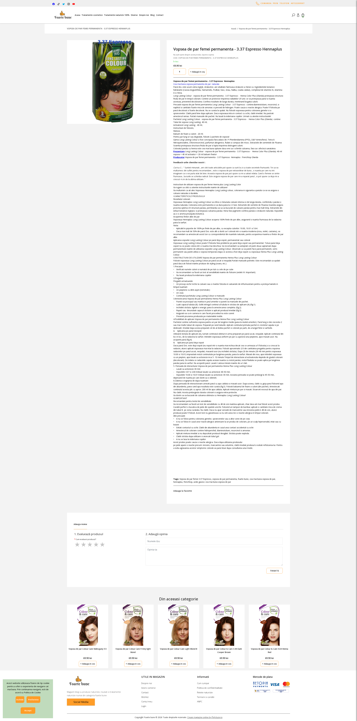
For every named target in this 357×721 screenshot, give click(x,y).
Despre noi (144, 15)
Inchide (20, 699)
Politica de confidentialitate (209, 687)
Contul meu (146, 701)
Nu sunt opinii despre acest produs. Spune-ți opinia (193, 55)
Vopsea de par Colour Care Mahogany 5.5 (88, 649)
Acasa (77, 15)
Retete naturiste (205, 692)
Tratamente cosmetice (92, 15)
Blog (152, 15)
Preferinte (33, 699)
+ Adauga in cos (87, 663)
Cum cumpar (203, 683)
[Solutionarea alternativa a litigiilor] (262, 691)
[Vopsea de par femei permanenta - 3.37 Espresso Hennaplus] (113, 82)
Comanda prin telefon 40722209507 (282, 3)
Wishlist (145, 697)
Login (143, 706)
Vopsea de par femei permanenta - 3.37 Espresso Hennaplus (264, 28)
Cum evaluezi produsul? (86, 539)
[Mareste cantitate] (184, 71)
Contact (159, 15)
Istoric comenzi (148, 687)
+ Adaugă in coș (197, 71)
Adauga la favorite (183, 490)
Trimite (274, 570)
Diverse (134, 15)
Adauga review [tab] (80, 524)
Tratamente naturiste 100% (116, 15)
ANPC (199, 701)
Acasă (233, 28)
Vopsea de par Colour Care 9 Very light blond (133, 651)
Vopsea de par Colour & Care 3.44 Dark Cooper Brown (224, 651)
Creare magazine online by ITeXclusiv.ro (204, 717)
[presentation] (299, 633)
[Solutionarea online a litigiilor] (281, 691)
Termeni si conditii (205, 697)
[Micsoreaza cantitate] (175, 71)
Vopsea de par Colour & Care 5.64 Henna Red (269, 651)
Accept (28, 710)
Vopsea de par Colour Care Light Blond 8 (178, 649)
